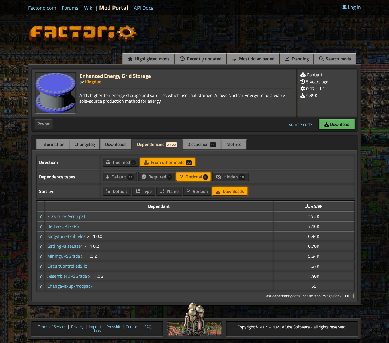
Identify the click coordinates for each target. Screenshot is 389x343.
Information (52, 144)
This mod (122, 162)
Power (43, 123)
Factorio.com (42, 8)
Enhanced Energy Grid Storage (115, 76)
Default (121, 176)
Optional (195, 176)
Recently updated (204, 58)
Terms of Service (52, 327)
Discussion (201, 144)
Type (147, 191)
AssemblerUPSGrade (67, 276)
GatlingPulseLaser (65, 246)
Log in (354, 7)
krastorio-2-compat (66, 216)
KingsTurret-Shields (67, 236)
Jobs (97, 331)
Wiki (88, 8)
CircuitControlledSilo (67, 266)
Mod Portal (113, 8)
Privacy (77, 327)
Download (339, 124)
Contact (132, 327)
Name (172, 191)
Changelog (85, 144)
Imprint (95, 327)
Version (200, 191)
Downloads (116, 144)
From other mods (170, 162)
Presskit (113, 327)
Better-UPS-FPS (63, 226)
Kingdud (93, 81)
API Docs (143, 8)
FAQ (147, 327)
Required (159, 176)
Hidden (233, 176)
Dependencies (156, 144)
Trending (299, 58)
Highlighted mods (152, 58)
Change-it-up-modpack (70, 286)
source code (300, 124)
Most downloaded (256, 58)
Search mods (338, 58)
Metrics (233, 144)
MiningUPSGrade (64, 256)
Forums (70, 8)
